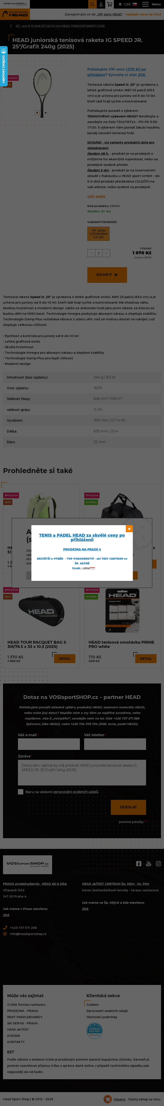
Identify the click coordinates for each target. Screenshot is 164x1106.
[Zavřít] (129, 528)
